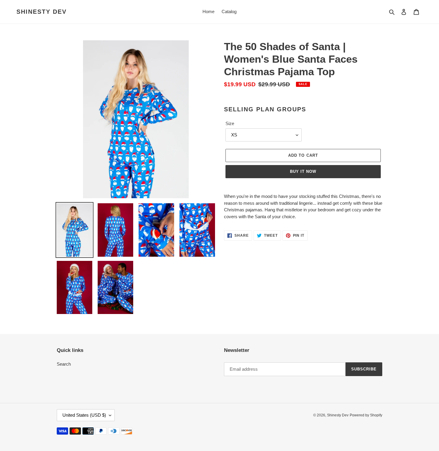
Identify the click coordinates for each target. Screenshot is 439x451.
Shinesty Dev (41, 11)
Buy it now (303, 171)
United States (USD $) (84, 415)
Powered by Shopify (366, 415)
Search (64, 364)
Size (229, 123)
